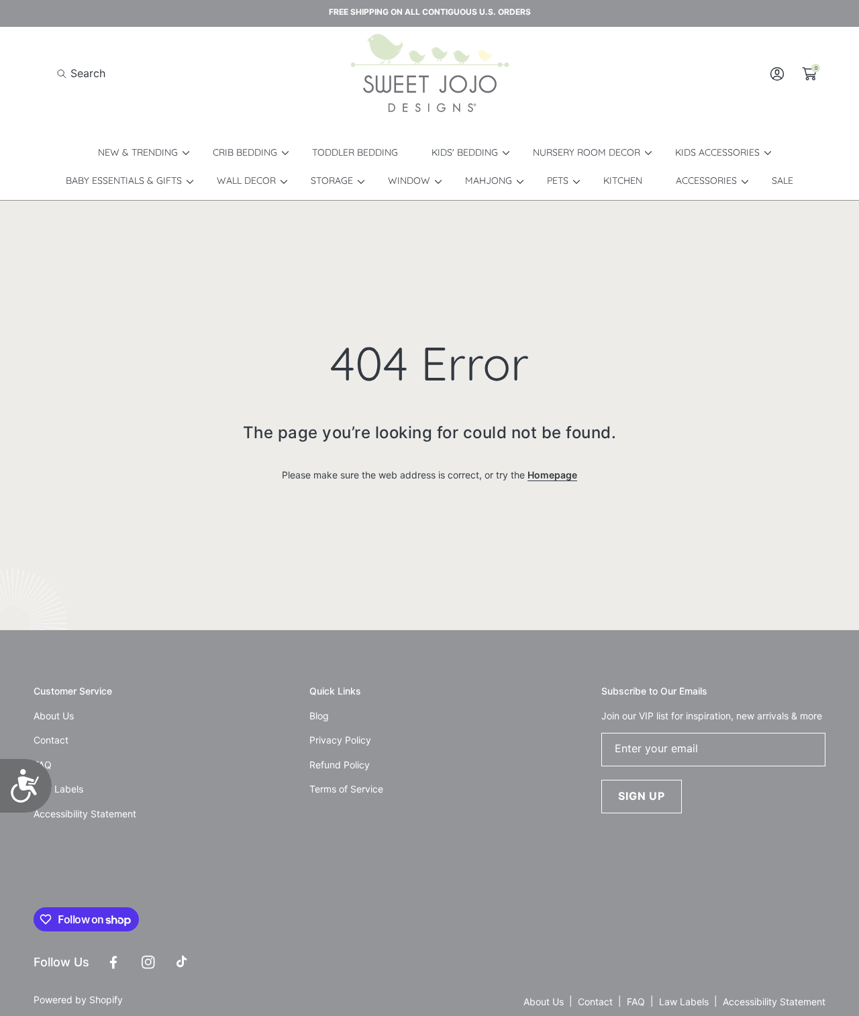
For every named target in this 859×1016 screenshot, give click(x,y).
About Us (543, 1001)
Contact (595, 1001)
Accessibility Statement (774, 1001)
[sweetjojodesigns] (429, 74)
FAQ (636, 1001)
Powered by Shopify (78, 999)
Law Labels (684, 1001)
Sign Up (641, 796)
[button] (81, 73)
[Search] (65, 73)
